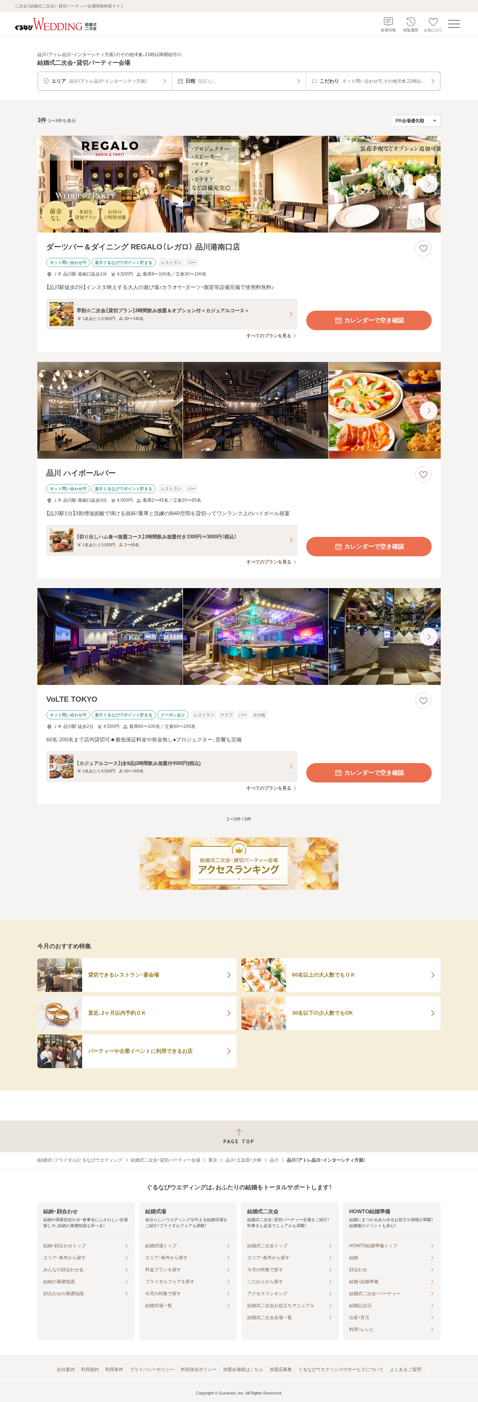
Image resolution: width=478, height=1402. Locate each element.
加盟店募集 (281, 1369)
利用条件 (114, 1369)
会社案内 (66, 1369)
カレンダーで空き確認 (374, 320)
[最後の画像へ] (429, 184)
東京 (212, 1160)
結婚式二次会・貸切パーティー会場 (165, 1160)
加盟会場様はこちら (243, 1369)
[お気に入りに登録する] (423, 248)
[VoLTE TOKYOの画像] (239, 636)
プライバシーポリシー (152, 1369)
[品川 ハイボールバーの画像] (239, 410)
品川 (274, 1160)
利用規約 (90, 1369)
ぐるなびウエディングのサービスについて (341, 1369)
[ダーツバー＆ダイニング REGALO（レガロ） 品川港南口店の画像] (239, 184)
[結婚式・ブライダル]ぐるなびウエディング (79, 1160)
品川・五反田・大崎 (243, 1160)
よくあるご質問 (405, 1369)
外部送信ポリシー (199, 1369)
